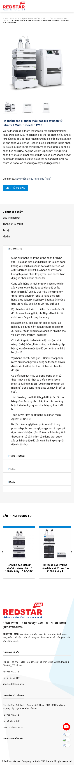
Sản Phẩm (14, 19)
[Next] (65, 60)
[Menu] (69, 6)
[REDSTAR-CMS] (14, 6)
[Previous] (8, 60)
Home (5, 19)
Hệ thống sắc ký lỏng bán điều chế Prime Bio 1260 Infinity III (55, 568)
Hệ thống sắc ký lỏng (31, 19)
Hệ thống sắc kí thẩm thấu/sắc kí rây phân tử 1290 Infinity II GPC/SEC (19, 568)
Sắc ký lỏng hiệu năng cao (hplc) (33, 178)
